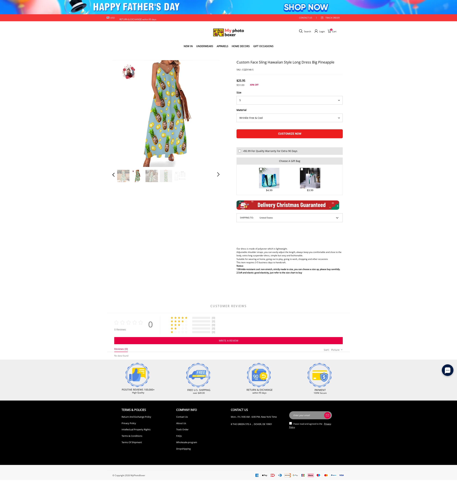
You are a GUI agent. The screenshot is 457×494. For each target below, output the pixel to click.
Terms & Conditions (132, 435)
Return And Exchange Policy (136, 416)
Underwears (204, 46)
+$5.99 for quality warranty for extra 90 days (270, 151)
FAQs (179, 435)
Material (242, 110)
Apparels (222, 46)
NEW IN (188, 46)
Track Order (332, 17)
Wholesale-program (186, 442)
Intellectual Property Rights (136, 429)
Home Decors (241, 46)
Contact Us (182, 416)
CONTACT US (305, 17)
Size (239, 92)
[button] (120, 112)
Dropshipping (183, 448)
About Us (181, 423)
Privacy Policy (129, 423)
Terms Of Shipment (132, 442)
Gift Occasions (263, 46)
